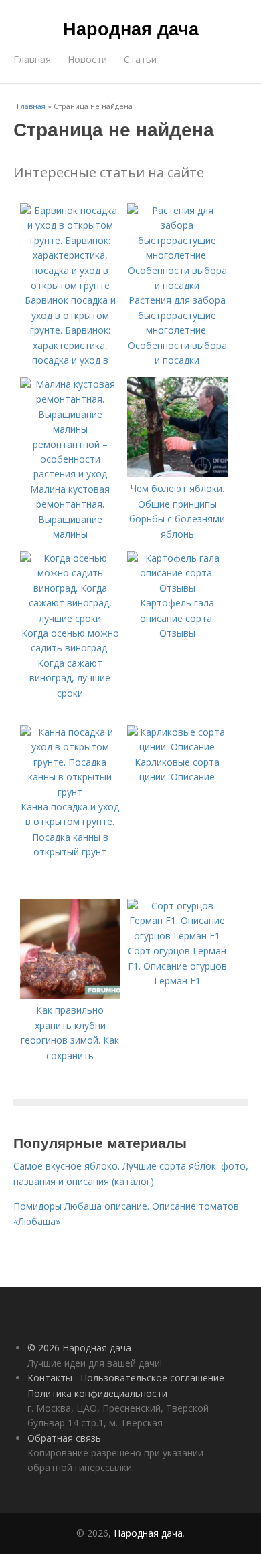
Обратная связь (64, 1438)
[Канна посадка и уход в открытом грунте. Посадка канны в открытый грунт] (70, 792)
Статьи (140, 59)
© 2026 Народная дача (79, 1347)
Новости (87, 59)
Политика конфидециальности (97, 1393)
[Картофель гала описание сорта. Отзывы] (177, 588)
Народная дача (131, 28)
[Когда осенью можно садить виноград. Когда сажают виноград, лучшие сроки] (70, 618)
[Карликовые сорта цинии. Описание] (177, 746)
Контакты (49, 1377)
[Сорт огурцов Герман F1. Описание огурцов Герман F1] (177, 935)
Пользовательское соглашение (152, 1377)
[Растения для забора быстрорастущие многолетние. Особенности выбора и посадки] (177, 285)
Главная (32, 59)
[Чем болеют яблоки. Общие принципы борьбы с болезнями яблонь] (177, 473)
